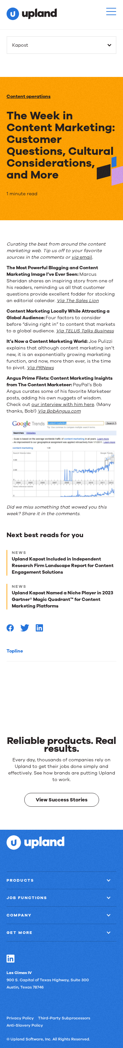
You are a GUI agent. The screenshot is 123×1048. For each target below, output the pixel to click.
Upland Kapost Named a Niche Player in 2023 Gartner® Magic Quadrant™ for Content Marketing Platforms (62, 599)
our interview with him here (62, 404)
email (85, 257)
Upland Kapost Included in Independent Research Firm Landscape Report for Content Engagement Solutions (62, 565)
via (75, 257)
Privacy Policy (20, 1018)
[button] (111, 11)
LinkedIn (10, 959)
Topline (15, 651)
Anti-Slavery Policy (25, 1025)
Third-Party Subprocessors (64, 1018)
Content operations (29, 96)
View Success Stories (62, 800)
